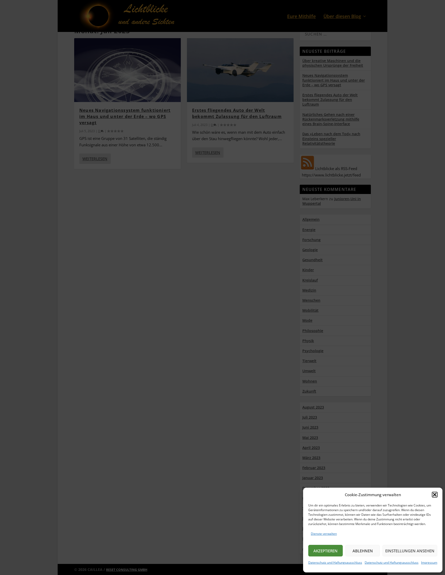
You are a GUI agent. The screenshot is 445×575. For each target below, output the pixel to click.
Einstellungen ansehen (409, 550)
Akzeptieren (325, 550)
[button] (434, 494)
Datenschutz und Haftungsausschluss (335, 562)
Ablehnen (363, 550)
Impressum (429, 562)
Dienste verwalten (324, 533)
